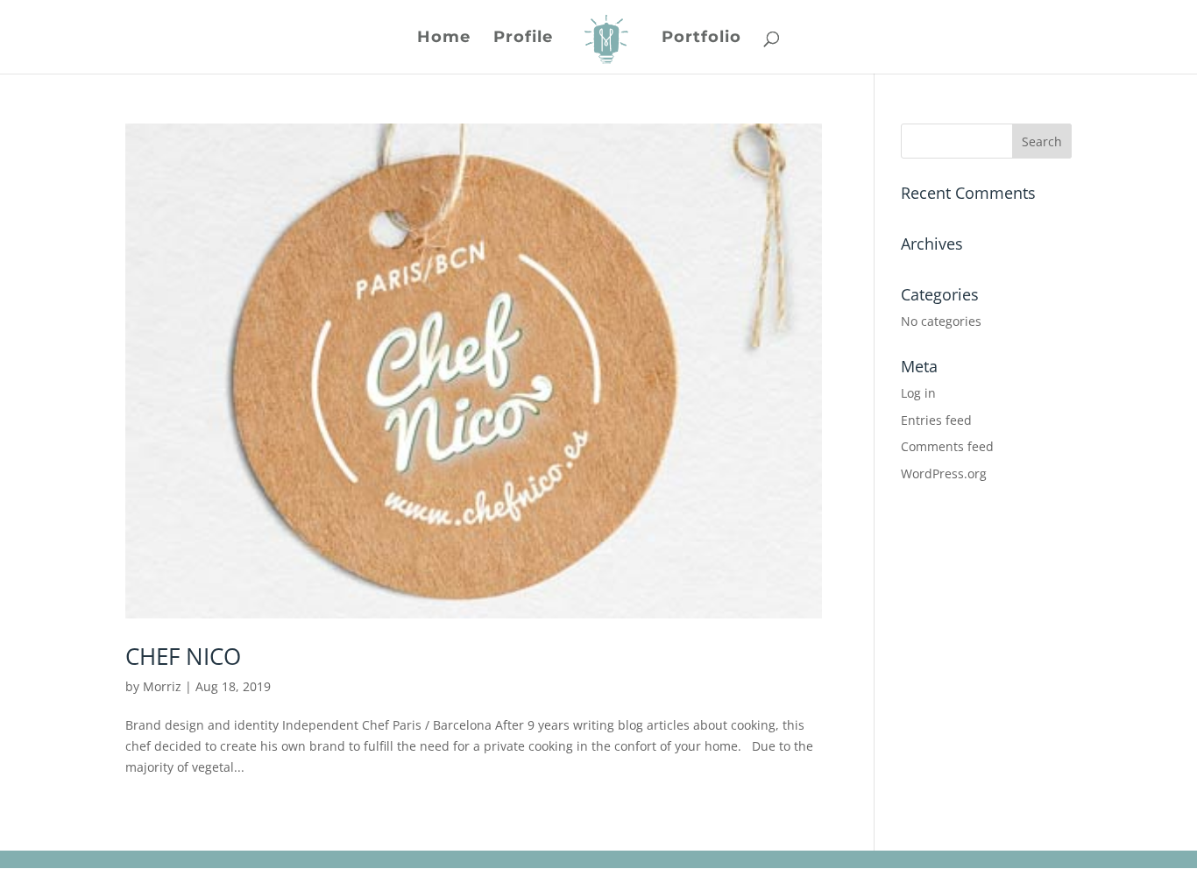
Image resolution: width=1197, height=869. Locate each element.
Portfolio (701, 38)
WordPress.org (944, 473)
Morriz (162, 686)
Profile (523, 38)
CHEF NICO (183, 656)
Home (444, 38)
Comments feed (947, 446)
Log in (918, 393)
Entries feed (936, 420)
